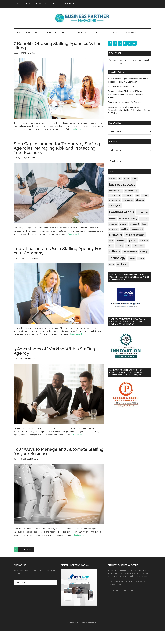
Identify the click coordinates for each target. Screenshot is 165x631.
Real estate (144, 241)
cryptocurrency (131, 191)
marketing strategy (134, 234)
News (111, 241)
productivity (121, 240)
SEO (128, 246)
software (114, 251)
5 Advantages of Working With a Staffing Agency (54, 351)
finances (112, 219)
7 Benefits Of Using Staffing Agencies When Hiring (58, 45)
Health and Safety (128, 218)
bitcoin (126, 179)
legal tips (124, 229)
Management (137, 229)
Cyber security (128, 195)
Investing (123, 224)
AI (119, 179)
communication (115, 191)
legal (144, 224)
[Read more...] (76, 129)
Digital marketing (114, 200)
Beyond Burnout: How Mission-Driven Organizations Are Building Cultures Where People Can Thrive (129, 110)
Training (141, 258)
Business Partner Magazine (82, 18)
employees (115, 205)
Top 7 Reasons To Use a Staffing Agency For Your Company (57, 250)
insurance (113, 224)
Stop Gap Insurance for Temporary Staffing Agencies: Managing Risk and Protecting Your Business (57, 148)
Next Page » (28, 550)
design (145, 195)
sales (110, 246)
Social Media (138, 246)
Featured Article (121, 212)
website (111, 264)
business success (122, 185)
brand (134, 179)
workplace (122, 264)
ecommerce (128, 200)
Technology (117, 258)
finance (143, 212)
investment (134, 224)
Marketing (115, 234)
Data (137, 195)
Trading (132, 258)
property (133, 240)
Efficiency (140, 200)
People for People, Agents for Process (124, 102)
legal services (113, 229)
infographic (144, 219)
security (119, 245)
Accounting (112, 179)
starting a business (130, 251)
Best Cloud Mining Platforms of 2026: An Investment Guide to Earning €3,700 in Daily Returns (126, 94)
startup (143, 251)
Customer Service (114, 195)
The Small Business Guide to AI (121, 86)
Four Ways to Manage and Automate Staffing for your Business (59, 451)
